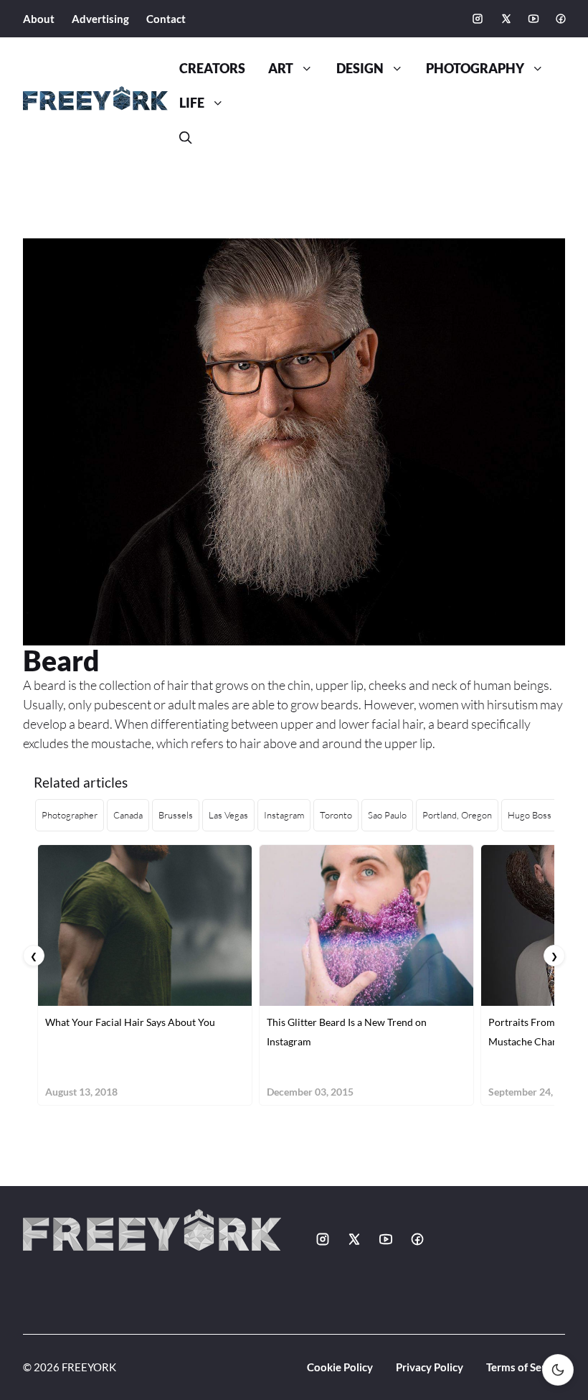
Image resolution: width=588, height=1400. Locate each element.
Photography (475, 68)
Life (191, 103)
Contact (166, 18)
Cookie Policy (340, 1367)
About (38, 18)
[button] (186, 138)
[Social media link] (477, 18)
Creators (212, 68)
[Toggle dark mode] (558, 1370)
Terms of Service (525, 1367)
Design (360, 68)
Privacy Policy (429, 1367)
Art (280, 68)
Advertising (100, 18)
